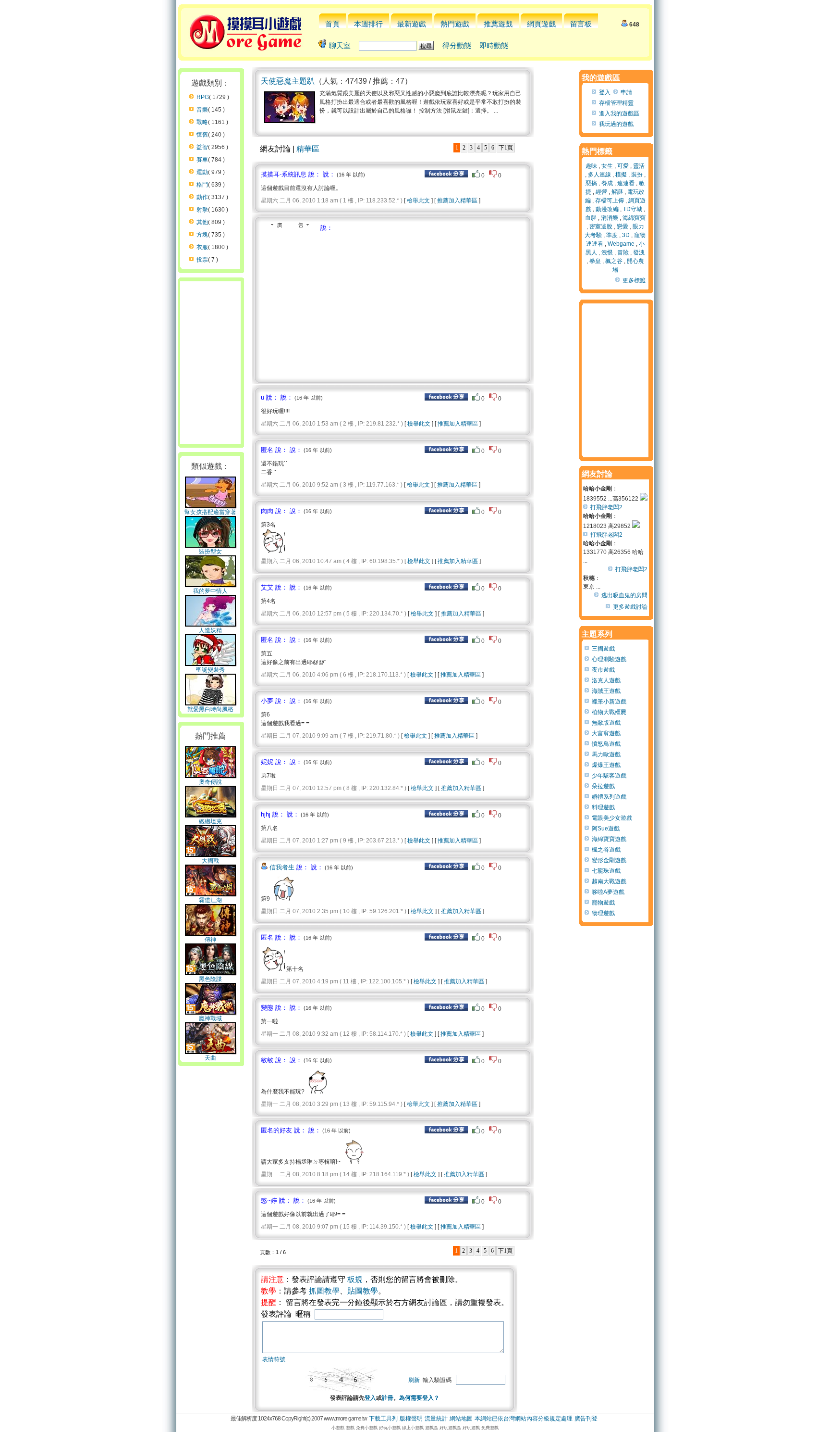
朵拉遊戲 (603, 786)
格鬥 (202, 184)
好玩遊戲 (471, 1427)
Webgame (621, 243)
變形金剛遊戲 (609, 860)
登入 (370, 1397)
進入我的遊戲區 (619, 113)
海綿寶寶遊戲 (609, 839)
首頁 (332, 24)
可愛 (623, 166)
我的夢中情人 (210, 591)
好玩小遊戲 (390, 1427)
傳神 (210, 939)
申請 (626, 92)
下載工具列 (383, 1418)
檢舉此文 (418, 200)
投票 (202, 259)
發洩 (639, 252)
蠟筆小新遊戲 (609, 701)
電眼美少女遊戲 (612, 818)
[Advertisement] (341, 304)
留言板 (581, 24)
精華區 (307, 149)
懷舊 (202, 134)
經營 (601, 191)
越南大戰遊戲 (609, 881)
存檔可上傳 (609, 200)
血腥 (591, 217)
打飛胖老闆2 (606, 507)
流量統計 (436, 1418)
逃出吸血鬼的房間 (624, 595)
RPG (202, 97)
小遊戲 (337, 1427)
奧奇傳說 (210, 782)
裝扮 (637, 174)
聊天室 (340, 45)
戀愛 (622, 226)
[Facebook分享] (446, 175)
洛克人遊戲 (606, 680)
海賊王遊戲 (606, 691)
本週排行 (368, 24)
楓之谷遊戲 (606, 849)
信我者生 (281, 867)
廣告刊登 (586, 1418)
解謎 (617, 191)
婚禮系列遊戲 (609, 796)
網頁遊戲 (541, 24)
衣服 (202, 247)
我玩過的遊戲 (616, 124)
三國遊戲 (603, 648)
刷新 (414, 1380)
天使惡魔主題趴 (288, 81)
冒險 (623, 252)
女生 (607, 166)
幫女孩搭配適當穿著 (210, 512)
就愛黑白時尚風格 (210, 709)
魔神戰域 (210, 1018)
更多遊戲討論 (630, 606)
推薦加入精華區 (457, 200)
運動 (202, 172)
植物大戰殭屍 (609, 712)
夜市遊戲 (603, 669)
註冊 (387, 1397)
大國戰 (210, 860)
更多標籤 (634, 280)
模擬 (621, 174)
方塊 (202, 234)
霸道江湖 (210, 900)
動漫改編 (607, 209)
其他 (202, 222)
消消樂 (609, 217)
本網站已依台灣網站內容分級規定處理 (524, 1418)
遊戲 (350, 1427)
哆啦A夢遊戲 (608, 892)
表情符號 (273, 1359)
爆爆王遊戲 (606, 765)
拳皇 (595, 261)
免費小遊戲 (367, 1427)
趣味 (591, 166)
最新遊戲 (411, 24)
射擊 (202, 209)
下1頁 (506, 147)
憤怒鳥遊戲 (606, 744)
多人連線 (599, 174)
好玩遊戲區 (450, 1427)
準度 (612, 235)
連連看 (626, 183)
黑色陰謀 (210, 979)
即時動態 (493, 45)
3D (626, 235)
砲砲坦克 (210, 821)
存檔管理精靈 (616, 103)
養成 (607, 183)
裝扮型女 (210, 551)
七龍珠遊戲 (606, 870)
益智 (202, 147)
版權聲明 (411, 1418)
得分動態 (456, 45)
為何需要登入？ (419, 1397)
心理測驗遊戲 (609, 659)
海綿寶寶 (634, 217)
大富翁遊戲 (606, 733)
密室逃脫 (600, 226)
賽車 (202, 159)
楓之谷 (613, 261)
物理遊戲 (603, 913)
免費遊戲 (490, 1427)
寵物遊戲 (603, 902)
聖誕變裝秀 (210, 669)
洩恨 (607, 252)
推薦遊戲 (498, 24)
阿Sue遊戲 (606, 828)
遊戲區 (431, 1427)
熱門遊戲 (454, 24)
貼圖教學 (362, 1291)
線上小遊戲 (413, 1427)
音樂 (202, 109)
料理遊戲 (603, 807)
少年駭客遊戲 (609, 775)
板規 (355, 1279)
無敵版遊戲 (606, 722)
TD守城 (632, 209)
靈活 (639, 166)
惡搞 (591, 183)
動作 (202, 197)
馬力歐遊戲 (606, 754)
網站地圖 (461, 1418)
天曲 (210, 1058)
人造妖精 (210, 630)
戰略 (202, 122)
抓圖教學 (324, 1291)
